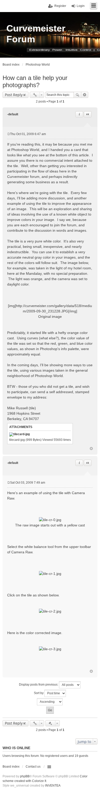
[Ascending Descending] (50, 701)
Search (77, 95)
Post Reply (14, 94)
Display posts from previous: (39, 684)
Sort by (39, 693)
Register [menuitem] (60, 6)
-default (12, 114)
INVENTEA (53, 785)
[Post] (8, 134)
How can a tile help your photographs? (35, 81)
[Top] (91, 448)
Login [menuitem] (81, 6)
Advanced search (84, 95)
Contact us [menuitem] (33, 766)
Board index (11, 766)
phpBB (24, 776)
